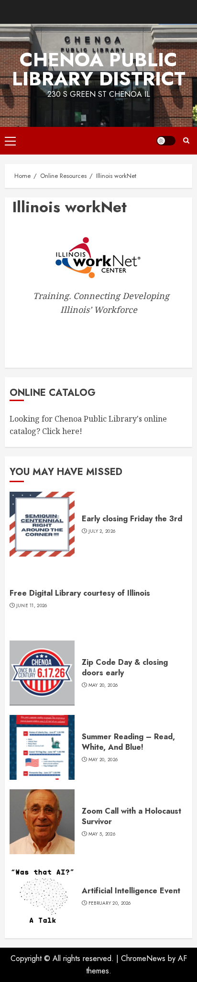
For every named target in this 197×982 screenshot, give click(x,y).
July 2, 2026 (102, 531)
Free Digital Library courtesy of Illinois (80, 593)
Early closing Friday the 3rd (132, 518)
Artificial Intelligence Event (131, 890)
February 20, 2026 (109, 903)
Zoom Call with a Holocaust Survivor (131, 816)
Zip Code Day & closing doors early (125, 667)
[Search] (186, 141)
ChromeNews (143, 958)
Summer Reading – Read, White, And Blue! (128, 742)
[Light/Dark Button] (165, 140)
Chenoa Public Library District (99, 69)
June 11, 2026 (31, 605)
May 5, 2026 (101, 834)
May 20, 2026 (103, 685)
